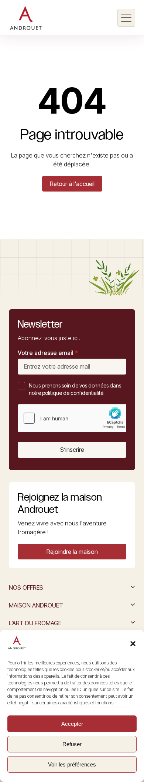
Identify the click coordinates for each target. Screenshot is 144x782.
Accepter (72, 724)
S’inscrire (72, 449)
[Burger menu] (126, 18)
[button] (133, 643)
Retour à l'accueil (72, 183)
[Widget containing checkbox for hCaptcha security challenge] (73, 418)
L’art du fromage (35, 623)
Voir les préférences (72, 764)
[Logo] (25, 17)
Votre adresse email (48, 353)
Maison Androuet (36, 605)
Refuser (72, 744)
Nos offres (26, 587)
